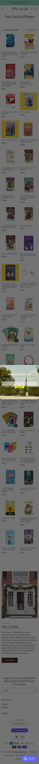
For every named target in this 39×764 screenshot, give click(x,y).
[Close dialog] (37, 367)
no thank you (19, 389)
